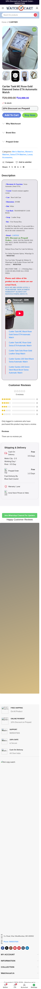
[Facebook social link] (9, 167)
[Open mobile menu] (3, 8)
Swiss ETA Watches (18, 154)
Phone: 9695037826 (11, 942)
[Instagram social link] (11, 948)
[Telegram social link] (23, 167)
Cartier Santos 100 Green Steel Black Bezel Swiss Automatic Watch (19, 370)
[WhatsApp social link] (20, 167)
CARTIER (13, 22)
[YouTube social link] (15, 948)
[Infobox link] (20, 710)
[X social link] (12, 167)
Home (4, 22)
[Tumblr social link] (23, 948)
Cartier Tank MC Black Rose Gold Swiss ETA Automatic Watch (20, 334)
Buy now (30, 115)
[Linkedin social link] (18, 167)
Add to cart (12, 115)
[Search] (35, 15)
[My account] (37, 8)
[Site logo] (20, 8)
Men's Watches (18, 152)
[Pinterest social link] (15, 167)
